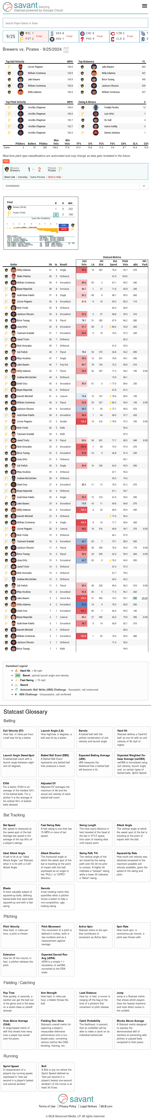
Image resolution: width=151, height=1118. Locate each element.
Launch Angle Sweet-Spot (18, 755)
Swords (45, 888)
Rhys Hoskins (24, 358)
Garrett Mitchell (25, 396)
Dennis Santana (112, 132)
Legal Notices (89, 1106)
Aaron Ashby (110, 126)
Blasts (7, 888)
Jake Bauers (34, 79)
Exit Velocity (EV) (13, 730)
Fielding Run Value (52, 1021)
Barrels (83, 730)
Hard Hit (25, 670)
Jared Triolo (23, 339)
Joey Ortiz (22, 326)
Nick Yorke (22, 307)
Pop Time (9, 993)
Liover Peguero (35, 66)
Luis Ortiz (109, 113)
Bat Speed (9, 825)
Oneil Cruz (22, 383)
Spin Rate (122, 926)
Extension (9, 954)
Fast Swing (27, 680)
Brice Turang (108, 79)
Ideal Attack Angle (14, 853)
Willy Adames (34, 92)
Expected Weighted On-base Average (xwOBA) (131, 757)
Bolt (43, 1066)
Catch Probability (89, 1021)
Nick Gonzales (24, 345)
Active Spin (86, 926)
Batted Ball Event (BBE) (55, 755)
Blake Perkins (24, 276)
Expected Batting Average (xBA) (94, 757)
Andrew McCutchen (26, 377)
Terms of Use (47, 1106)
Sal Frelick (22, 352)
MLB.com (106, 1106)
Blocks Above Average (130, 1021)
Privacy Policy (68, 1106)
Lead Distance (88, 993)
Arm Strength (49, 993)
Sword (24, 685)
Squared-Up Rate (127, 853)
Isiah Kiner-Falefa (25, 295)
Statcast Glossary (25, 711)
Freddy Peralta (111, 107)
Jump (120, 993)
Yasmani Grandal (25, 333)
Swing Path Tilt (88, 853)
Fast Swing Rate (50, 825)
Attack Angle (124, 825)
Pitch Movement (51, 926)
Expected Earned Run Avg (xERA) (54, 956)
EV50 (6, 783)
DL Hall (107, 120)
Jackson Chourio (110, 85)
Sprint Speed (11, 1066)
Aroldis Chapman (36, 107)
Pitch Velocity (11, 926)
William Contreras (37, 73)
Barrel (26, 675)
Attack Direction (50, 853)
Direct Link (10, 177)
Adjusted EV (48, 783)
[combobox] (75, 23)
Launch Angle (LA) (52, 730)
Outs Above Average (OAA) (15, 1022)
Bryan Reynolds (24, 288)
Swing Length (87, 825)
